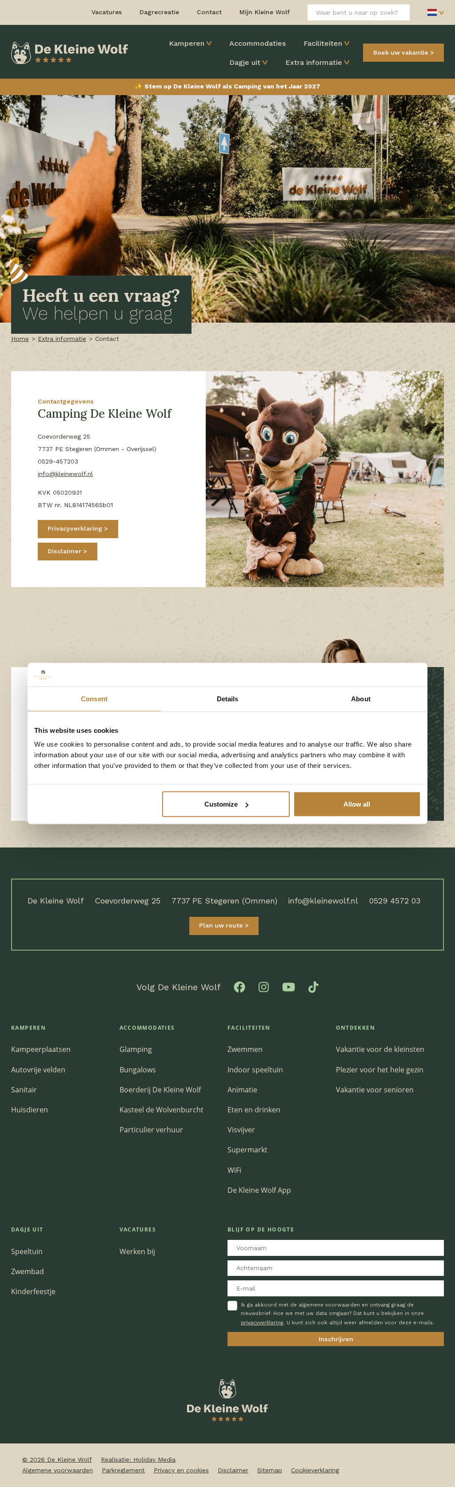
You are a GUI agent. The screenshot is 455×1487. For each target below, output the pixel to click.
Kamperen (186, 43)
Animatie (242, 1090)
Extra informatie (313, 62)
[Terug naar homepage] (69, 52)
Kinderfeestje (33, 1291)
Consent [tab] (94, 698)
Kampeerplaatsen (41, 1049)
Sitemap (269, 1470)
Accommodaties (257, 43)
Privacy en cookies (181, 1470)
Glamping (136, 1049)
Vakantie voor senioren (375, 1090)
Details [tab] (228, 698)
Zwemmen (245, 1049)
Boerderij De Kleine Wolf (160, 1090)
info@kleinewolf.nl (65, 473)
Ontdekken (355, 1027)
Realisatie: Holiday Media (138, 1459)
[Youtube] (288, 986)
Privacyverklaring (76, 528)
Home (20, 338)
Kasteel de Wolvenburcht (162, 1110)
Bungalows (138, 1070)
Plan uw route (222, 925)
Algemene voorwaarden (57, 1470)
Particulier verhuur (151, 1130)
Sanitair (24, 1090)
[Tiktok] (313, 986)
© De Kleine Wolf (57, 1459)
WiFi (234, 1170)
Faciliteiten (322, 43)
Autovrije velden (38, 1070)
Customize (221, 804)
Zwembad (27, 1271)
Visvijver (241, 1130)
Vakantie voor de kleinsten (380, 1049)
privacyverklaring (262, 1322)
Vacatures (138, 1229)
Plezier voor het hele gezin (379, 1070)
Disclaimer (65, 551)
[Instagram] (264, 986)
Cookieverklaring (315, 1470)
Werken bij (137, 1251)
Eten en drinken (254, 1110)
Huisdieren (29, 1110)
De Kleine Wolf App (259, 1190)
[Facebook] (239, 986)
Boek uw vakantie (400, 52)
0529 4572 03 (394, 900)
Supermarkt (247, 1150)
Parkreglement (123, 1470)
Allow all (356, 804)
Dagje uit (244, 62)
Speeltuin (27, 1251)
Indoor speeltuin (255, 1070)
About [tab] (361, 698)
